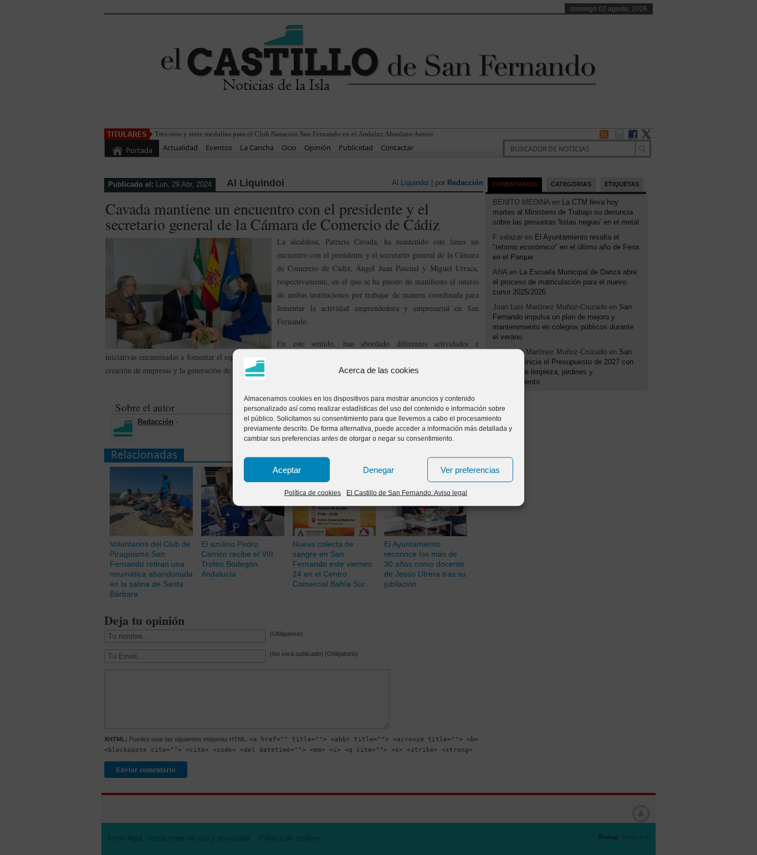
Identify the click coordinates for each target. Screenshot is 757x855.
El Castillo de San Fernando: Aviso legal (406, 493)
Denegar (378, 469)
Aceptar (287, 469)
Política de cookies (312, 493)
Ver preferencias (470, 469)
